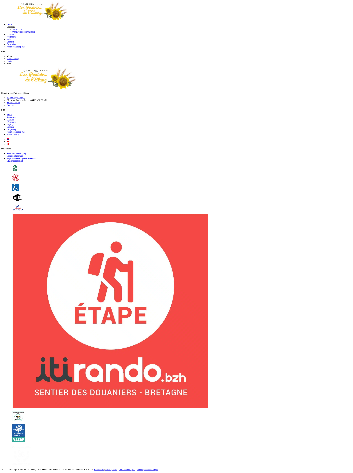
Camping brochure (15, 156)
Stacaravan (17, 29)
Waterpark (11, 37)
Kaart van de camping (16, 153)
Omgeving (11, 44)
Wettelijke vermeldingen (147, 469)
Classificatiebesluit (15, 161)
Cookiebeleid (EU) (127, 469)
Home (9, 24)
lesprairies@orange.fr (16, 97)
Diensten (10, 42)
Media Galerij (13, 58)
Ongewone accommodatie (23, 32)
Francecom (99, 469)
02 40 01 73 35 (13, 102)
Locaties (10, 34)
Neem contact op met (16, 47)
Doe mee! (11, 105)
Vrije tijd (10, 39)
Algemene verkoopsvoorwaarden (21, 158)
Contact (10, 61)
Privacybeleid (111, 469)
